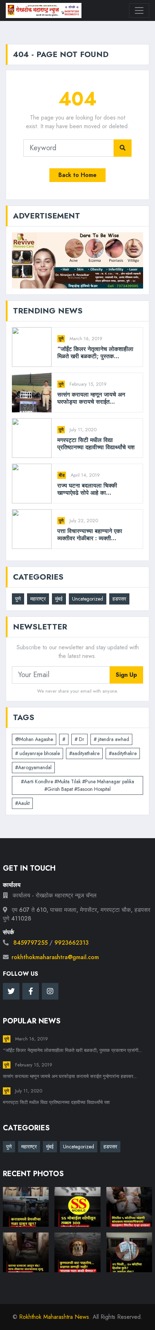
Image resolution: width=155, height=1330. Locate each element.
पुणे (61, 338)
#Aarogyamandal (33, 767)
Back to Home (77, 175)
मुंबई (59, 598)
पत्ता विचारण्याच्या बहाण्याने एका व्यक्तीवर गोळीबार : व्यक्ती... (89, 534)
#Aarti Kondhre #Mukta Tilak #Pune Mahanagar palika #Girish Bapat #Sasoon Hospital (77, 785)
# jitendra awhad (111, 739)
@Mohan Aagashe (34, 739)
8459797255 (30, 943)
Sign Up (126, 675)
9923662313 (71, 943)
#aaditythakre (123, 753)
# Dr (79, 739)
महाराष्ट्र (38, 598)
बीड (62, 475)
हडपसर (119, 598)
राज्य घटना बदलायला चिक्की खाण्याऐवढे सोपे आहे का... (87, 489)
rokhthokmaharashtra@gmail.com (55, 957)
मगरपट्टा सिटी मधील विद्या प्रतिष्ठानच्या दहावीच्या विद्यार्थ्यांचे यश (95, 443)
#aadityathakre (84, 753)
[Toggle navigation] (139, 10)
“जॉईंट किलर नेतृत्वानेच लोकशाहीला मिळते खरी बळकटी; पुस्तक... (95, 352)
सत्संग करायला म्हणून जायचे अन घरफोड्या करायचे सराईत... (91, 398)
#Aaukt (22, 803)
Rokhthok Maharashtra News (54, 1317)
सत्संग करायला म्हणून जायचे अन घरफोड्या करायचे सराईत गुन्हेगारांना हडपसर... (70, 1076)
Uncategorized (87, 598)
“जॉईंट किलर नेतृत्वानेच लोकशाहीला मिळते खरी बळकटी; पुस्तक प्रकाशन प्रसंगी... (72, 1050)
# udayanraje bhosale (37, 753)
